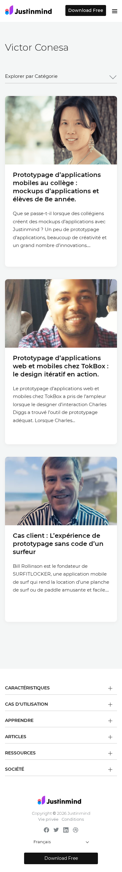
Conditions (73, 819)
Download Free (85, 10)
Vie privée (48, 819)
